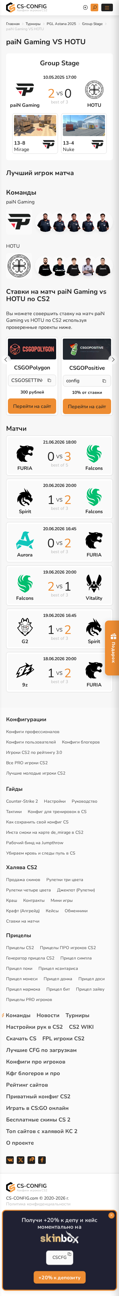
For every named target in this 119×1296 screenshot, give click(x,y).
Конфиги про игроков (35, 1061)
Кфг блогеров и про (33, 1073)
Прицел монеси (22, 979)
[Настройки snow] (102, 221)
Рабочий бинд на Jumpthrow (34, 843)
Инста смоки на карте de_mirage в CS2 (44, 832)
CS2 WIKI (81, 1027)
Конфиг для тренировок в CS (57, 812)
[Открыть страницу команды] (22, 222)
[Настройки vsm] (45, 221)
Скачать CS (21, 1038)
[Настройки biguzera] (59, 221)
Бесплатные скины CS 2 (38, 1119)
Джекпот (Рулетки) (76, 890)
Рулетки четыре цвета (28, 890)
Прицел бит (58, 989)
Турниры (33, 23)
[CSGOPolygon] (32, 349)
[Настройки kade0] (59, 266)
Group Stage (92, 23)
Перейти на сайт (32, 406)
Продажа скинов (23, 880)
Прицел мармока (23, 989)
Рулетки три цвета (64, 880)
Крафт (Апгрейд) (23, 911)
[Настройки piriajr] (74, 221)
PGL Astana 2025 (61, 23)
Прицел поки (19, 968)
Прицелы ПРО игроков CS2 (68, 948)
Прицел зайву (90, 989)
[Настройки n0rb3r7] (45, 266)
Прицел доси (91, 979)
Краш (11, 900)
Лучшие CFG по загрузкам (41, 1050)
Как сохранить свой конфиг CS (37, 822)
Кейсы (52, 911)
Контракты (34, 900)
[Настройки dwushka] (88, 266)
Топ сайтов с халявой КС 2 (42, 1131)
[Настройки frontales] (102, 266)
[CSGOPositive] (87, 349)
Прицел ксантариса (58, 968)
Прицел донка (58, 979)
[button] (112, 359)
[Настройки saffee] (88, 221)
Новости (48, 1015)
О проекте (20, 1143)
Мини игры (62, 900)
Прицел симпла (76, 958)
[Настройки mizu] (74, 266)
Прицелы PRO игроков (29, 1000)
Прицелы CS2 (20, 948)
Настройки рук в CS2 (34, 1027)
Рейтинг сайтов (27, 1085)
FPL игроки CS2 (63, 1038)
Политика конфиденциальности (38, 1204)
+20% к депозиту (59, 1277)
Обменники (76, 911)
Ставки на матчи (22, 921)
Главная (13, 23)
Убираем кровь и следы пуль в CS (40, 853)
